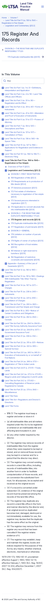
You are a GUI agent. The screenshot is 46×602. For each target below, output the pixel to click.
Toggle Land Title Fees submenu (3, 396)
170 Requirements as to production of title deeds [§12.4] (27, 182)
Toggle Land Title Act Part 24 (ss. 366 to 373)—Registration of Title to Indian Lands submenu (3, 362)
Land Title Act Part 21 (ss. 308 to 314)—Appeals (21, 337)
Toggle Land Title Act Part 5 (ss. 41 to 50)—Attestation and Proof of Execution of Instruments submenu (3, 113)
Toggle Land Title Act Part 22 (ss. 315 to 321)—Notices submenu (3, 343)
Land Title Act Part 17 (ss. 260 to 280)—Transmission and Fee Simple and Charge (22, 305)
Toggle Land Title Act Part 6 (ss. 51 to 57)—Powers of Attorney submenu (3, 120)
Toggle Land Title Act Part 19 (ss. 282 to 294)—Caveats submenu (3, 317)
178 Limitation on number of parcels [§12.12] (26, 235)
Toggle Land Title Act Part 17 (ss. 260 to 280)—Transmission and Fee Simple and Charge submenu (3, 304)
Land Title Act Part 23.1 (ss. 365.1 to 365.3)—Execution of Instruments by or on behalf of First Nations (23, 355)
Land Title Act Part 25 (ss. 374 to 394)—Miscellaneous (21, 390)
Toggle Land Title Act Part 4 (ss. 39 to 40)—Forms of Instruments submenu (3, 107)
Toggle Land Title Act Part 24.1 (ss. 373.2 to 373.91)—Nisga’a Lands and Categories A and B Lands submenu (3, 374)
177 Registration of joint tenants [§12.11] (27, 227)
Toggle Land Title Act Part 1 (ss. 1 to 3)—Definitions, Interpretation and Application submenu (3, 88)
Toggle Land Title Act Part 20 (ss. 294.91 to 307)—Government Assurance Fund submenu (3, 330)
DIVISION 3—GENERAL (20, 231)
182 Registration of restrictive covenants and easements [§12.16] (25, 258)
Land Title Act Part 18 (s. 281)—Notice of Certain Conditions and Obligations (22, 312)
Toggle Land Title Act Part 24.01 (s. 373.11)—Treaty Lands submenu (3, 368)
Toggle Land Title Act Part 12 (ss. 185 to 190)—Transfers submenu (3, 270)
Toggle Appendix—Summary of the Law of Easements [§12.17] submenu (6, 264)
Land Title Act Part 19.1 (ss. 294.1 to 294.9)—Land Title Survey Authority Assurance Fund (23, 324)
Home (4, 18)
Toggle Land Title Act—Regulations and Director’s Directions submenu (3, 400)
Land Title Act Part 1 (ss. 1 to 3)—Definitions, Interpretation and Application (23, 89)
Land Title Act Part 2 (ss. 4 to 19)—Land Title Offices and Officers (23, 95)
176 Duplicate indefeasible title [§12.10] (24, 57)
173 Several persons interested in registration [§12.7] (25, 201)
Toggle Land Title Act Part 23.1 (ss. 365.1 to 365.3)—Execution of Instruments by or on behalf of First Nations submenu (3, 353)
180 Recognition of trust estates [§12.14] (24, 245)
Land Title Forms (12, 406)
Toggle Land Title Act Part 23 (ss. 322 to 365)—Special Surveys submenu (3, 346)
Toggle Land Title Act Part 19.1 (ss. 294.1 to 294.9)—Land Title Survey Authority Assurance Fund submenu (3, 323)
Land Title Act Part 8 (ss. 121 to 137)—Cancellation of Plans (20, 133)
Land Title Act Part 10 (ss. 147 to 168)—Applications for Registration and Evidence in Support (24, 147)
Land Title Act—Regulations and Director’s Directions (22, 401)
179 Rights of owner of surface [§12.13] (27, 241)
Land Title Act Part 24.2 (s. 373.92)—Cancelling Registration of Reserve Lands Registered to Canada (22, 383)
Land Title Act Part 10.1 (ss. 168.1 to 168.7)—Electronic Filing (23, 155)
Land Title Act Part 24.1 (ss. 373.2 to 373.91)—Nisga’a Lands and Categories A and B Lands (24, 375)
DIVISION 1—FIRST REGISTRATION (25, 174)
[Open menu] (42, 7)
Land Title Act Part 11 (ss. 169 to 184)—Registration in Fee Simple (22, 161)
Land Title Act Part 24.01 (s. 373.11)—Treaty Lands (23, 369)
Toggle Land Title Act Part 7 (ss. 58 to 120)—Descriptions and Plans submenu (3, 126)
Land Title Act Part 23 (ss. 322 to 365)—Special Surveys (21, 347)
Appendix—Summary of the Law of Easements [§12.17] (22, 264)
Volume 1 (14, 18)
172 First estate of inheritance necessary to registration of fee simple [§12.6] (27, 194)
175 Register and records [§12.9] (25, 219)
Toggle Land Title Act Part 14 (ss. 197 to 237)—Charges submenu (3, 285)
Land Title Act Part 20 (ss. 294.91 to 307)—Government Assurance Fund (23, 331)
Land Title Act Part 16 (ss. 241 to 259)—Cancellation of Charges (21, 299)
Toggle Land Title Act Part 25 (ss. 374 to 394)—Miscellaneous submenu (3, 390)
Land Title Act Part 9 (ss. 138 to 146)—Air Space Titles (22, 139)
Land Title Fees (11, 396)
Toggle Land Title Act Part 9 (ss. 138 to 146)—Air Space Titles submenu (3, 139)
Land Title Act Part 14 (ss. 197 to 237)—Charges (21, 286)
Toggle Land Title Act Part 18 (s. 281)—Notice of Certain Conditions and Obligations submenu (3, 311)
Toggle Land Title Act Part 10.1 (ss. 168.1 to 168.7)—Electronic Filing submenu (3, 154)
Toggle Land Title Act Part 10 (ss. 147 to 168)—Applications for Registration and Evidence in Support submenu (3, 145)
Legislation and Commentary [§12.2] (20, 26)
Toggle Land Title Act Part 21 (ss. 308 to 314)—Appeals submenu (3, 336)
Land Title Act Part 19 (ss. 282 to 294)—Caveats (21, 318)
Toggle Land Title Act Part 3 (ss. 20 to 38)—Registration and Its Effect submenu (3, 101)
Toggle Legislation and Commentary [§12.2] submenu (6, 171)
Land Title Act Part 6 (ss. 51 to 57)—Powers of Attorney (24, 120)
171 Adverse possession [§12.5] (24, 188)
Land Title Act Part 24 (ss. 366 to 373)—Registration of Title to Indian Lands (21, 362)
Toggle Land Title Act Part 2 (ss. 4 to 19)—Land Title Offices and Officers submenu (3, 94)
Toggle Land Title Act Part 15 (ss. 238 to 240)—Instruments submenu (3, 292)
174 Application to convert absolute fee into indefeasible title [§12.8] (27, 208)
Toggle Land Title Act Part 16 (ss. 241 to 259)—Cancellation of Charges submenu (3, 298)
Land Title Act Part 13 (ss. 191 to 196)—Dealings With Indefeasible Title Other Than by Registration (24, 279)
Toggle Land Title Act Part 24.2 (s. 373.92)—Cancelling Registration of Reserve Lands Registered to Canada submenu (3, 381)
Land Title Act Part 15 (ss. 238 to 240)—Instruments (21, 292)
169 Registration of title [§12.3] (23, 178)
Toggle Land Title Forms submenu (3, 406)
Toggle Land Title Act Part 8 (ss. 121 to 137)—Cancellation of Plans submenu (3, 132)
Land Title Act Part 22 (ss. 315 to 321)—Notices (24, 342)
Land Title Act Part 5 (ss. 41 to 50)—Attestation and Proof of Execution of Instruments (24, 114)
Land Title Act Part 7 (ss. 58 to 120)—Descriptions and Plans (20, 127)
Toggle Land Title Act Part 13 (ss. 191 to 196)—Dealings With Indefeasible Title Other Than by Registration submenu (3, 276)
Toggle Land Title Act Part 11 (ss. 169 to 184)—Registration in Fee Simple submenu (3, 160)
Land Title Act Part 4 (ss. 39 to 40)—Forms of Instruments (24, 108)
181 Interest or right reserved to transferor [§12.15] (24, 252)
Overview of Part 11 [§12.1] (19, 167)
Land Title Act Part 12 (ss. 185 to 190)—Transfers (21, 271)
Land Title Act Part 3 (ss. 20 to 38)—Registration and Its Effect (20, 101)
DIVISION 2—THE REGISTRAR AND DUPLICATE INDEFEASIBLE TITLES (24, 49)
